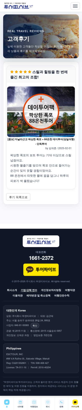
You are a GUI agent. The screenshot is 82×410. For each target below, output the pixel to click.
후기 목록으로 (18, 197)
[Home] (18, 6)
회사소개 (12, 290)
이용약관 (18, 295)
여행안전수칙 (61, 295)
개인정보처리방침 (51, 290)
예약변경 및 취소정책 (38, 295)
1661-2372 (41, 257)
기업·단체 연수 (29, 290)
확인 (35, 325)
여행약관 (70, 290)
